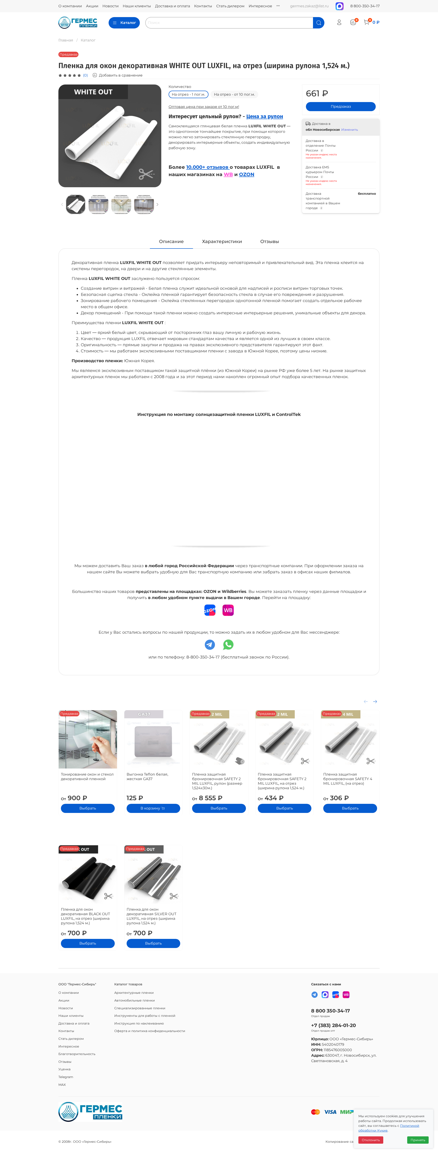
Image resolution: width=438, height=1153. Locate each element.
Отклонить (371, 1140)
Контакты (203, 6)
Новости (110, 6)
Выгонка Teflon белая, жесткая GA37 (147, 776)
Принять (418, 1140)
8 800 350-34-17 (330, 1011)
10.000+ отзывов (208, 167)
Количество (180, 87)
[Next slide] (154, 136)
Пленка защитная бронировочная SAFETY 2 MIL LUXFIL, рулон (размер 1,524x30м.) (217, 781)
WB (228, 174)
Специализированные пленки (139, 1008)
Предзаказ (341, 106)
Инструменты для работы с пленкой (144, 1016)
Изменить (349, 130)
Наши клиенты (137, 6)
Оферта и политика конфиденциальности (149, 1031)
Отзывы (64, 1062)
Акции (92, 6)
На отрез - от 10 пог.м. (234, 94)
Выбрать (87, 808)
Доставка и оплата (172, 6)
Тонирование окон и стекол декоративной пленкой (87, 776)
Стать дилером (230, 6)
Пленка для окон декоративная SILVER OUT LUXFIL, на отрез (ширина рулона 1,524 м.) (151, 916)
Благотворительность (76, 1054)
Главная (65, 40)
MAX (62, 1085)
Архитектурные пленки (134, 993)
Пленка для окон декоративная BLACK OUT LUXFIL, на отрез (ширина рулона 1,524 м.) (85, 916)
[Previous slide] (65, 136)
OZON (246, 174)
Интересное (260, 6)
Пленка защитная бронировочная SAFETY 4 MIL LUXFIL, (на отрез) (347, 778)
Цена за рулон (264, 116)
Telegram (65, 1077)
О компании (70, 6)
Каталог (128, 22)
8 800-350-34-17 (365, 6)
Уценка (64, 1069)
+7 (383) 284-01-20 (333, 1025)
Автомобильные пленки (134, 1000)
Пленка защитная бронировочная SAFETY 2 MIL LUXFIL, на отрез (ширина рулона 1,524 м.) (282, 781)
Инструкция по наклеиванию (139, 1023)
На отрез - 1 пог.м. (188, 94)
